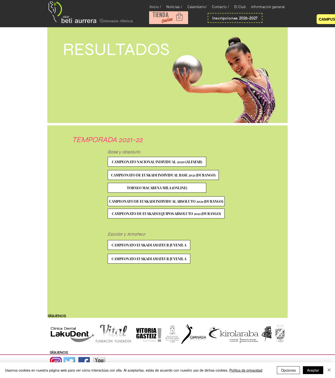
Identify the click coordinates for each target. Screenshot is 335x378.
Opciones (288, 370)
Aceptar (313, 370)
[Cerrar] (329, 370)
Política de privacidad (245, 370)
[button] (179, 17)
